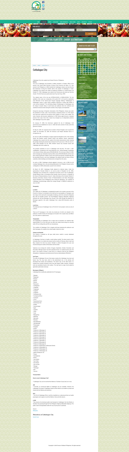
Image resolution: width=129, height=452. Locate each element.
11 (84, 67)
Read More (81, 120)
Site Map (90, 22)
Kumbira (82, 89)
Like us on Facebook (43, 2)
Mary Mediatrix (83, 79)
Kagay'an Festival (84, 97)
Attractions (55, 22)
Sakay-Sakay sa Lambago (86, 87)
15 (94, 67)
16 (79, 69)
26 (87, 71)
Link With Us (84, 22)
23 (79, 71)
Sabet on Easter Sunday (86, 92)
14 (92, 67)
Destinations (44, 22)
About (78, 22)
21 (92, 69)
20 (89, 69)
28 (92, 71)
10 (82, 67)
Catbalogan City (45, 65)
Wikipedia (35, 410)
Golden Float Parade (85, 86)
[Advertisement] (72, 10)
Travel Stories (73, 22)
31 (82, 73)
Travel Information (64, 22)
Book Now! (90, 34)
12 (87, 67)
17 (82, 69)
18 (84, 69)
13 (89, 67)
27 (89, 71)
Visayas (34, 65)
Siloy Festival (83, 94)
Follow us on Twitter (43, 5)
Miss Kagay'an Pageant (85, 91)
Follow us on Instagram (43, 9)
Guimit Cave (36, 417)
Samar (39, 65)
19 (87, 69)
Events (49, 22)
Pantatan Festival (84, 95)
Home (38, 22)
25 (84, 71)
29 (94, 71)
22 (94, 69)
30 (79, 73)
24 (82, 71)
